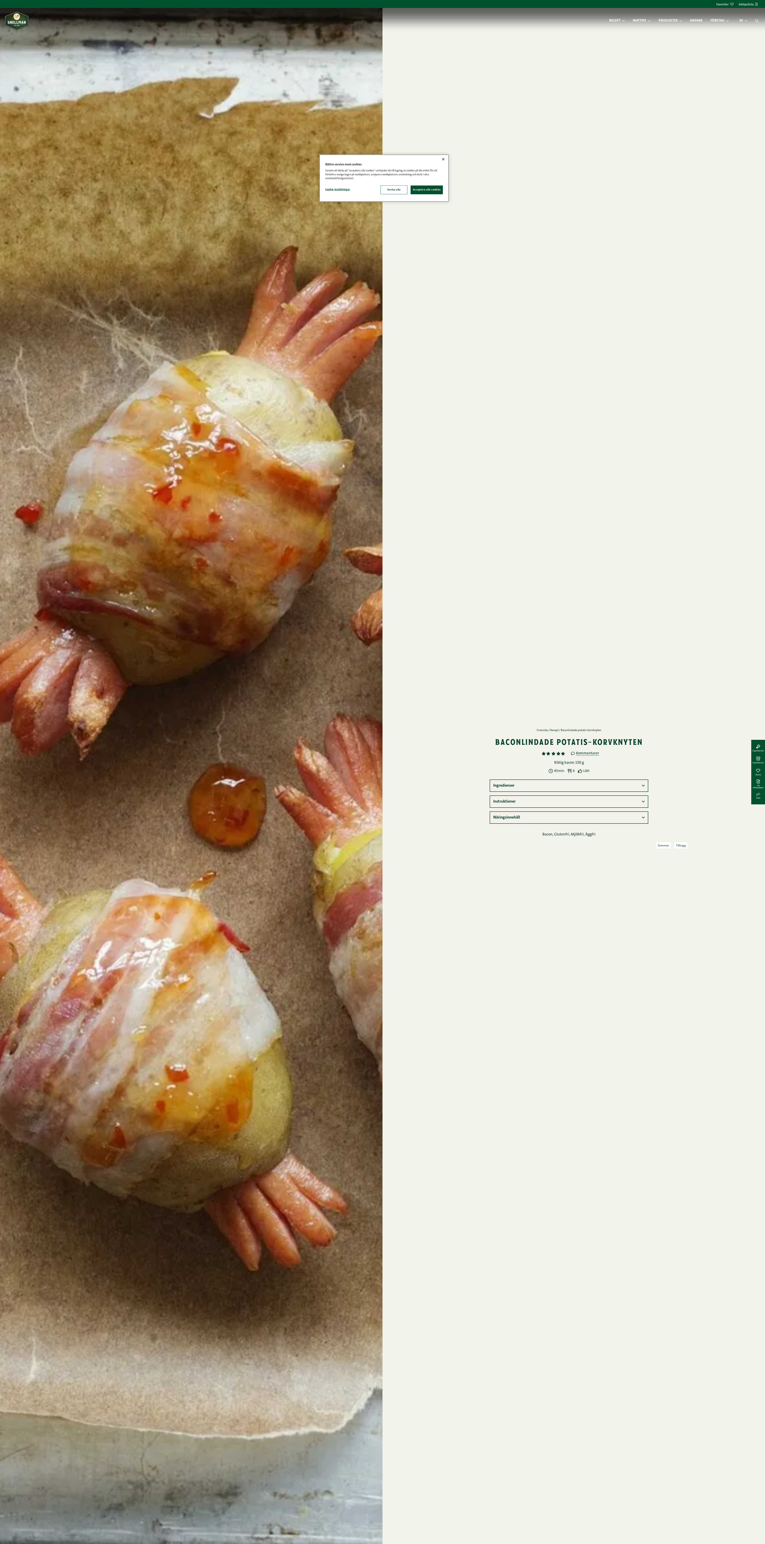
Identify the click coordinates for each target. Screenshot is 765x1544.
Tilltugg (681, 845)
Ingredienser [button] (503, 786)
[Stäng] (443, 159)
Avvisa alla (394, 189)
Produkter (668, 21)
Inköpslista (746, 4)
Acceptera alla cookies (427, 189)
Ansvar (696, 21)
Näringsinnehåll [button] (506, 818)
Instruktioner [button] (504, 802)
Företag (717, 21)
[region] (384, 178)
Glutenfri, (562, 834)
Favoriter (722, 4)
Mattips (639, 21)
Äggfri (590, 834)
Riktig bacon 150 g (569, 763)
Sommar (663, 845)
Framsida (542, 730)
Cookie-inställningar (337, 189)
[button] (625, 20)
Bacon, (548, 834)
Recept (615, 21)
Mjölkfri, (578, 834)
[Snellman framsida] (17, 20)
